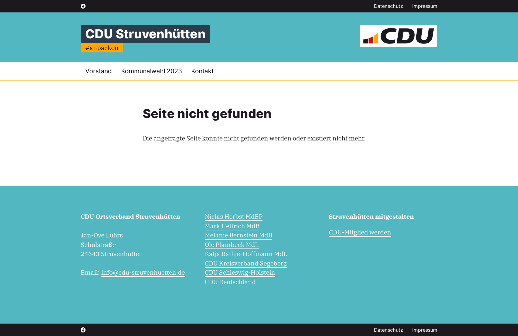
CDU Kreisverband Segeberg (246, 263)
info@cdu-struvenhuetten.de (143, 272)
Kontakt (202, 71)
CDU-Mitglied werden (360, 232)
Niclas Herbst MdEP (234, 216)
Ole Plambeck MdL (232, 244)
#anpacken (101, 47)
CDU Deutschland (230, 282)
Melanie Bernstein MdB (238, 235)
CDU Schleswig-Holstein (240, 272)
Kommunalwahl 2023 (151, 71)
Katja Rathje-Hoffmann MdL (246, 254)
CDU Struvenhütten (145, 33)
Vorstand (98, 71)
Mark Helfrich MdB (232, 226)
